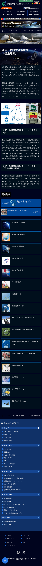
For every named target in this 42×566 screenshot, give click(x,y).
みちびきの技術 (7, 471)
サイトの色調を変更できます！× (26, 0)
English (9, 535)
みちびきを (21, 11)
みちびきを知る (7, 445)
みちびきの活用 (7, 494)
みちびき (34, 14)
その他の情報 (20, 14)
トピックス (5, 428)
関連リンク (26, 542)
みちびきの (34, 11)
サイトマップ (26, 538)
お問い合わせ (10, 538)
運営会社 (9, 542)
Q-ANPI (6, 8)
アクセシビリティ (12, 545)
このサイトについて (28, 535)
